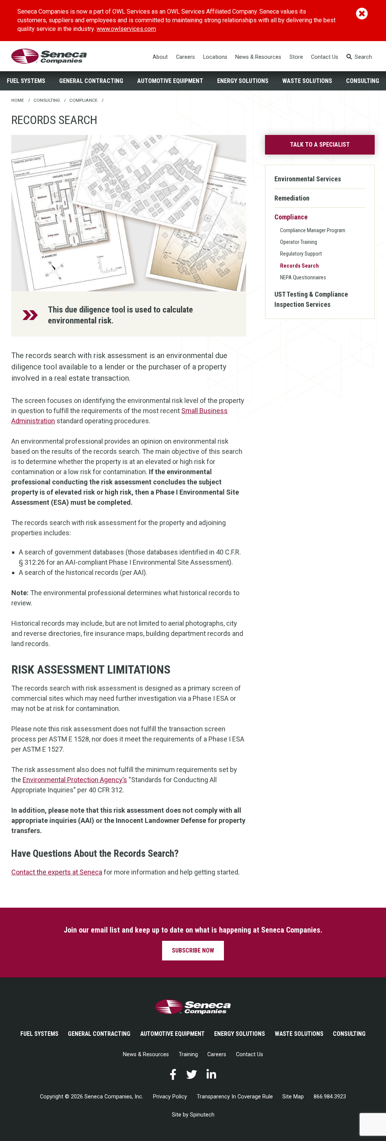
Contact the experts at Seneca (56, 872)
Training (188, 1054)
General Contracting (91, 80)
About (160, 57)
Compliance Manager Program (312, 230)
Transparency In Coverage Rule (235, 1097)
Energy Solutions (242, 80)
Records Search (299, 265)
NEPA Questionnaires (303, 277)
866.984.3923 (330, 1097)
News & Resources (258, 57)
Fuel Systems (26, 80)
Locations (215, 57)
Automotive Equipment (170, 80)
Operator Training (298, 242)
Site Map (293, 1097)
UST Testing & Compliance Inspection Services (311, 299)
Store (296, 57)
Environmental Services (307, 179)
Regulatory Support (301, 253)
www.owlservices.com (126, 28)
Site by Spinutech (193, 1115)
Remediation (291, 198)
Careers (185, 57)
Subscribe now (193, 950)
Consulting (362, 80)
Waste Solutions (307, 80)
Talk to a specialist (320, 144)
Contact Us (324, 57)
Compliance (291, 217)
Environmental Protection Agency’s (75, 780)
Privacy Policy (170, 1097)
